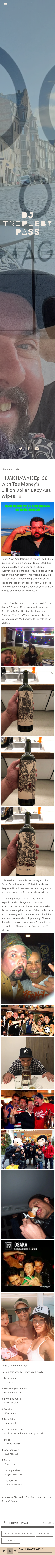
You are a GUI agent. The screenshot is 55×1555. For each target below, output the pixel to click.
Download (11, 1540)
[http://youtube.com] (37, 448)
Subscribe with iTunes (18, 1533)
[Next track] (14, 1550)
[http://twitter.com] (20, 448)
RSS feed (44, 1533)
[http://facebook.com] (29, 448)
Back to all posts (11, 469)
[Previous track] (4, 1550)
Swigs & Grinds (10, 607)
